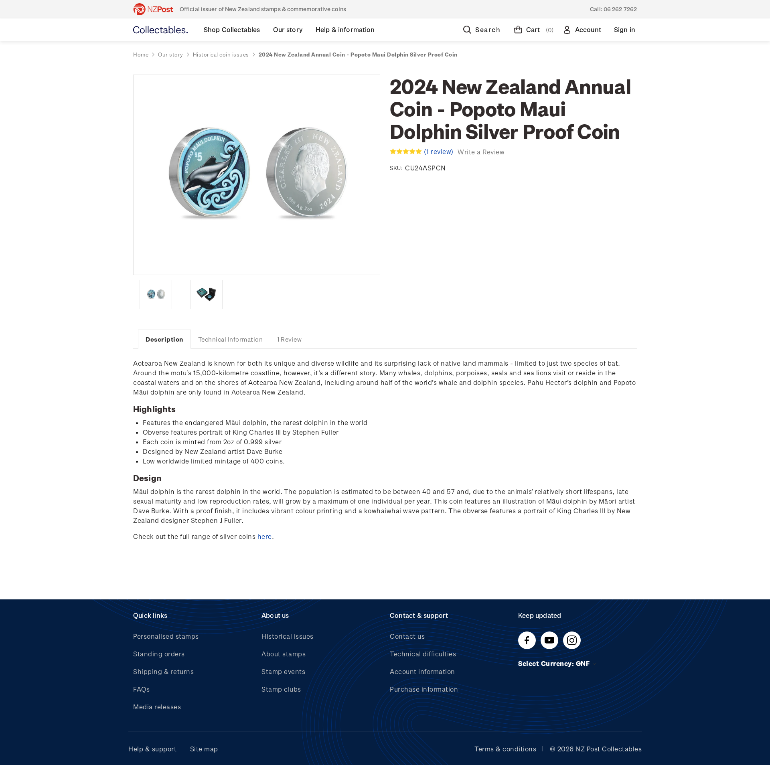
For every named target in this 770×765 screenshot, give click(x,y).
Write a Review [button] (481, 152)
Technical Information (230, 339)
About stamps (283, 654)
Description (164, 339)
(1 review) (440, 151)
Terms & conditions (505, 749)
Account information (422, 671)
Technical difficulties (423, 654)
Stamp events (283, 671)
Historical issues (287, 636)
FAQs (141, 689)
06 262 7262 (620, 9)
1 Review (289, 339)
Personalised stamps (166, 636)
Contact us (407, 636)
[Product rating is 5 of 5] (406, 151)
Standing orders (159, 654)
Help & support (152, 749)
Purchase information (424, 689)
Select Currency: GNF (555, 663)
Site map (204, 749)
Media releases (157, 706)
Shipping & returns (163, 671)
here (264, 536)
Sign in (624, 29)
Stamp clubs (281, 689)
